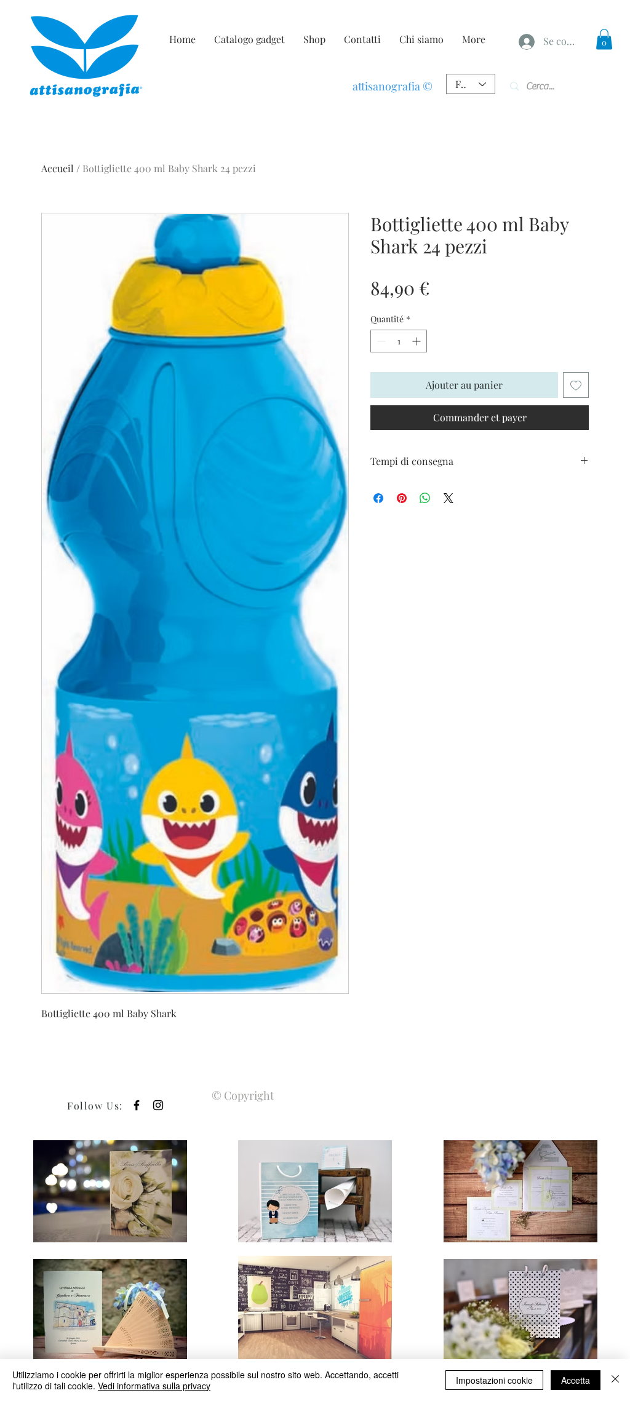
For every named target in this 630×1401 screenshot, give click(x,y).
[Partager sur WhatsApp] (425, 498)
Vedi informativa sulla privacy (154, 1385)
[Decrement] (380, 341)
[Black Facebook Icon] (136, 1105)
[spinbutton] (399, 341)
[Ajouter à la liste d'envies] (576, 385)
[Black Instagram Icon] (158, 1105)
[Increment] (417, 341)
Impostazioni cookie (494, 1380)
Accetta (575, 1380)
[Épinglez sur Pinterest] (401, 498)
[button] (604, 39)
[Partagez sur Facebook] (378, 498)
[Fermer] (615, 1380)
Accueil (57, 168)
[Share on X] (448, 498)
